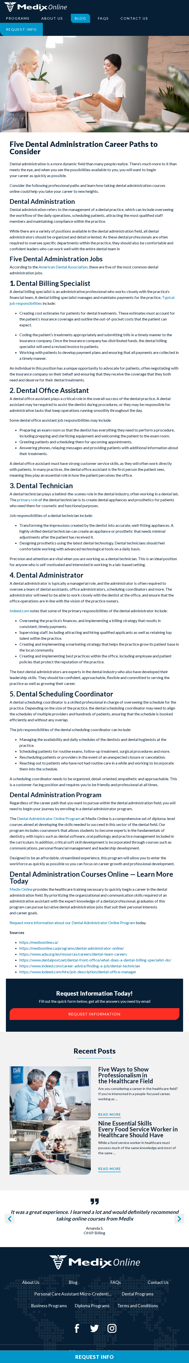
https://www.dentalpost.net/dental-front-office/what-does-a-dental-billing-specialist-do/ (95, 960)
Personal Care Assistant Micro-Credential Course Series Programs (75, 1293)
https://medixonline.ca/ (38, 942)
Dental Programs (138, 1293)
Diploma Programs (92, 1305)
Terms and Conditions (137, 1305)
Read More (109, 1114)
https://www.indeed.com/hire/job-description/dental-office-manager (77, 971)
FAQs (103, 18)
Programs (18, 18)
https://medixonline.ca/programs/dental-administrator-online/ (71, 948)
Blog (80, 18)
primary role (27, 499)
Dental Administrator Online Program (48, 818)
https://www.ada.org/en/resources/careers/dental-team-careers (73, 954)
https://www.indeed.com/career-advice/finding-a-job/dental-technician (79, 965)
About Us (52, 18)
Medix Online (21, 889)
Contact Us (134, 18)
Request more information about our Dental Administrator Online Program (72, 922)
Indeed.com (19, 610)
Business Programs (49, 1305)
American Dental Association (63, 266)
